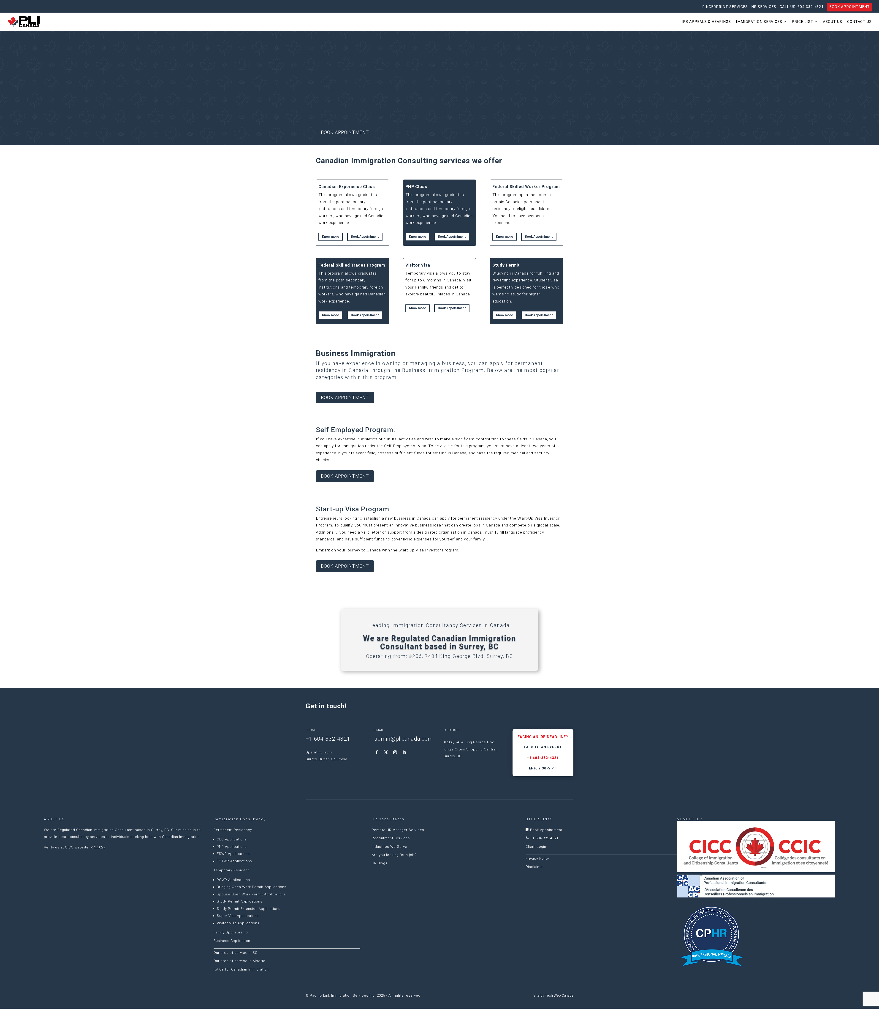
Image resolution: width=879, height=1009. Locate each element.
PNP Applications (232, 847)
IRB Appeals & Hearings (706, 22)
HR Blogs (379, 863)
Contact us (859, 22)
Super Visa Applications (238, 916)
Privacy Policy (538, 858)
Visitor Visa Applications (238, 923)
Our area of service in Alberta (239, 961)
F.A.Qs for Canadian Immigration (241, 969)
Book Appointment (849, 7)
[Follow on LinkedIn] (404, 752)
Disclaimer (535, 867)
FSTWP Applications (234, 861)
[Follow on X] (386, 752)
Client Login (536, 847)
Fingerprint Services (725, 7)
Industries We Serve (389, 847)
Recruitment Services (391, 838)
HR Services (763, 7)
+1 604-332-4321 (543, 758)
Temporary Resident (231, 870)
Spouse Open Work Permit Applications (251, 894)
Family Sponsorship (231, 932)
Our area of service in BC (236, 953)
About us (832, 22)
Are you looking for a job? (394, 855)
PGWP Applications (233, 880)
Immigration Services (759, 22)
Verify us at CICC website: (74, 847)
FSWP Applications (233, 854)
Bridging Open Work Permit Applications (251, 887)
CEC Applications (232, 839)
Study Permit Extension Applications (248, 909)
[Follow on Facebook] (376, 752)
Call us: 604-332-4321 (802, 7)
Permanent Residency (233, 830)
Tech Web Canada (559, 995)
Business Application (232, 941)
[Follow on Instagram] (395, 752)
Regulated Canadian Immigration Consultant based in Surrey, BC (113, 830)
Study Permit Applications (239, 901)
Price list (802, 22)
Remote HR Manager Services (398, 830)
